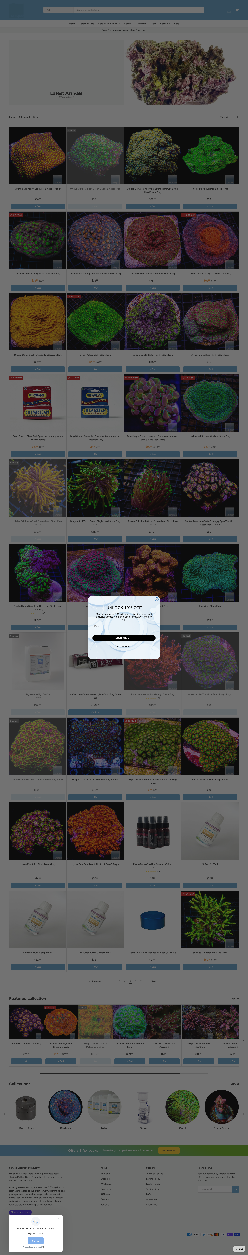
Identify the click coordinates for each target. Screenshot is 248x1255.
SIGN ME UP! (124, 638)
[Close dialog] (156, 599)
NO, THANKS (124, 647)
